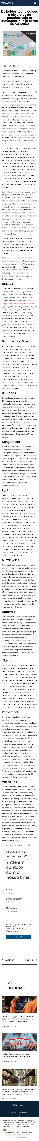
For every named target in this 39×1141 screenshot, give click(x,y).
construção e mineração (25, 306)
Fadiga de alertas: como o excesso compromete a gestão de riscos (18, 1055)
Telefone (21, 928)
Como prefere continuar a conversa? (18, 925)
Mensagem (11, 908)
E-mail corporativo (15, 899)
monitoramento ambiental (24, 303)
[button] (28, 2)
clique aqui (18, 279)
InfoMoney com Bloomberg (18, 845)
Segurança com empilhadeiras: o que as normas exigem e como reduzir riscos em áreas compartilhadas (19, 1091)
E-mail (11, 928)
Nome (9, 890)
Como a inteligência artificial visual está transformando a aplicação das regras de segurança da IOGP (18, 1019)
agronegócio (7, 306)
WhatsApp (13, 931)
